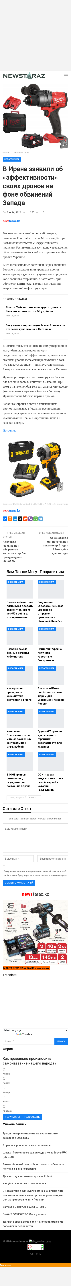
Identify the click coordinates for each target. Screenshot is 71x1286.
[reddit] (25, 518)
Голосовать (32, 1117)
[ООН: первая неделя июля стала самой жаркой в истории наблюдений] (51, 761)
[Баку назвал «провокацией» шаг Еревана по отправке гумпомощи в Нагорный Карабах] (51, 589)
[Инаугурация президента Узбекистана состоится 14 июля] (20, 675)
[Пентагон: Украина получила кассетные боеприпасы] (51, 636)
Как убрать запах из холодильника (24, 1183)
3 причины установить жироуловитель (27, 1145)
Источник (9, 430)
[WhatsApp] (35, 518)
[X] (20, 518)
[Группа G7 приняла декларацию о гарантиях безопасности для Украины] (51, 718)
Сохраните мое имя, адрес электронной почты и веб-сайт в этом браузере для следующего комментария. (35, 873)
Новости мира (11, 159)
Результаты (12, 1117)
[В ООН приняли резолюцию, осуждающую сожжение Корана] (20, 761)
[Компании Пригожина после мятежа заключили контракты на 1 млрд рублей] (20, 718)
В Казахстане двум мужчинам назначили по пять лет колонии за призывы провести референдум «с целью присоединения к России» (34, 1195)
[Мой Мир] (15, 518)
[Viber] (30, 518)
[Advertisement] (35, 35)
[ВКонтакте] (5, 518)
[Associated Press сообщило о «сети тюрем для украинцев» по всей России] (51, 675)
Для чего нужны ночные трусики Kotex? (27, 1176)
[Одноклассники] (10, 518)
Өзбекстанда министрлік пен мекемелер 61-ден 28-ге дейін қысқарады (55, 545)
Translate (27, 1034)
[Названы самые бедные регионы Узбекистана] (20, 636)
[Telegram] (40, 518)
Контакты (35, 1253)
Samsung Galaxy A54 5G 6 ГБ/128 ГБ (24, 1206)
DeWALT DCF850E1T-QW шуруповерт (24, 1214)
